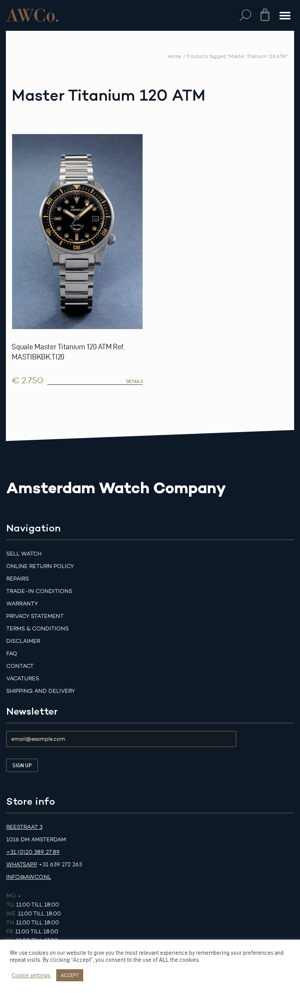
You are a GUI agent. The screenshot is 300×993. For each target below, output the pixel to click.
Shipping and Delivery (40, 691)
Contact (20, 666)
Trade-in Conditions (39, 591)
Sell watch (23, 553)
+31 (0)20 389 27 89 (33, 852)
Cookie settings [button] (31, 975)
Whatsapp (21, 864)
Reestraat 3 (24, 827)
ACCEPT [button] (70, 975)
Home (175, 56)
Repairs (17, 578)
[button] (245, 15)
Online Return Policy (40, 566)
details (134, 381)
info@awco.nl (28, 877)
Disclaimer (23, 641)
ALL (164, 960)
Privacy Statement (35, 616)
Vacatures (22, 678)
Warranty (22, 603)
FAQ (11, 653)
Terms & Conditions (37, 628)
